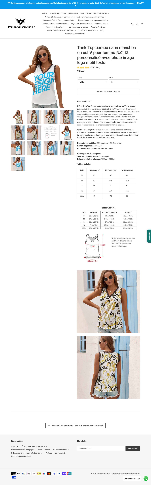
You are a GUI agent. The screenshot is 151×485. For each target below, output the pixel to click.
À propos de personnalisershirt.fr (34, 446)
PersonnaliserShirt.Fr (103, 473)
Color (80, 78)
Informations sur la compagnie (22, 450)
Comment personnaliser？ (21, 456)
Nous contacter (44, 450)
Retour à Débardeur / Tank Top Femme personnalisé (77, 425)
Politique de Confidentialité (56, 453)
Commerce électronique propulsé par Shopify (125, 473)
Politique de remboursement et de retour (26, 453)
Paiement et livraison (61, 450)
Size (111, 78)
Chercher (14, 446)
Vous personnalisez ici (108, 91)
